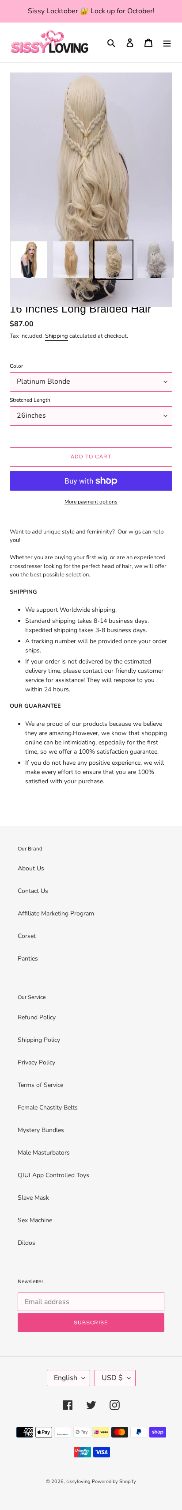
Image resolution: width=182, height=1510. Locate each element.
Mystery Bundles (41, 1130)
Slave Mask (33, 1198)
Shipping (56, 336)
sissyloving (78, 1481)
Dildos (26, 1243)
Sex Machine (35, 1220)
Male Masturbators (44, 1152)
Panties (28, 958)
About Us (31, 868)
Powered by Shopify (114, 1481)
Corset (27, 936)
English (65, 1378)
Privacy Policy (36, 1062)
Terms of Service (40, 1085)
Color (16, 366)
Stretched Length (30, 400)
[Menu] (167, 42)
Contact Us (33, 891)
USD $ (112, 1378)
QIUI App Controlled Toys (53, 1175)
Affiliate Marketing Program (56, 913)
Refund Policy (37, 1017)
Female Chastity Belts (48, 1107)
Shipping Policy (39, 1040)
